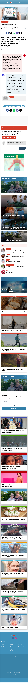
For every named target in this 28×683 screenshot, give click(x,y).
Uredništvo (15, 656)
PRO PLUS (21, 656)
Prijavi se (22, 148)
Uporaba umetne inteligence (14, 669)
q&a (23, 106)
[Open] (2, 2)
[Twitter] (10, 33)
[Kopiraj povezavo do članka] (20, 33)
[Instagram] (22, 2)
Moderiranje (11, 660)
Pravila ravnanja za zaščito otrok (18, 666)
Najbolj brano (5, 245)
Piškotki (18, 660)
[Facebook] (25, 2)
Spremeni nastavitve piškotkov (8, 663)
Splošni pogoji (4, 666)
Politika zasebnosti (22, 663)
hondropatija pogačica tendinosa (12, 106)
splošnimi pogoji (12, 405)
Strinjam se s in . (14, 405)
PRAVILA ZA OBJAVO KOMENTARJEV (9, 137)
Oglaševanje (8, 656)
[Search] (19, 2)
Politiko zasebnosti (21, 405)
